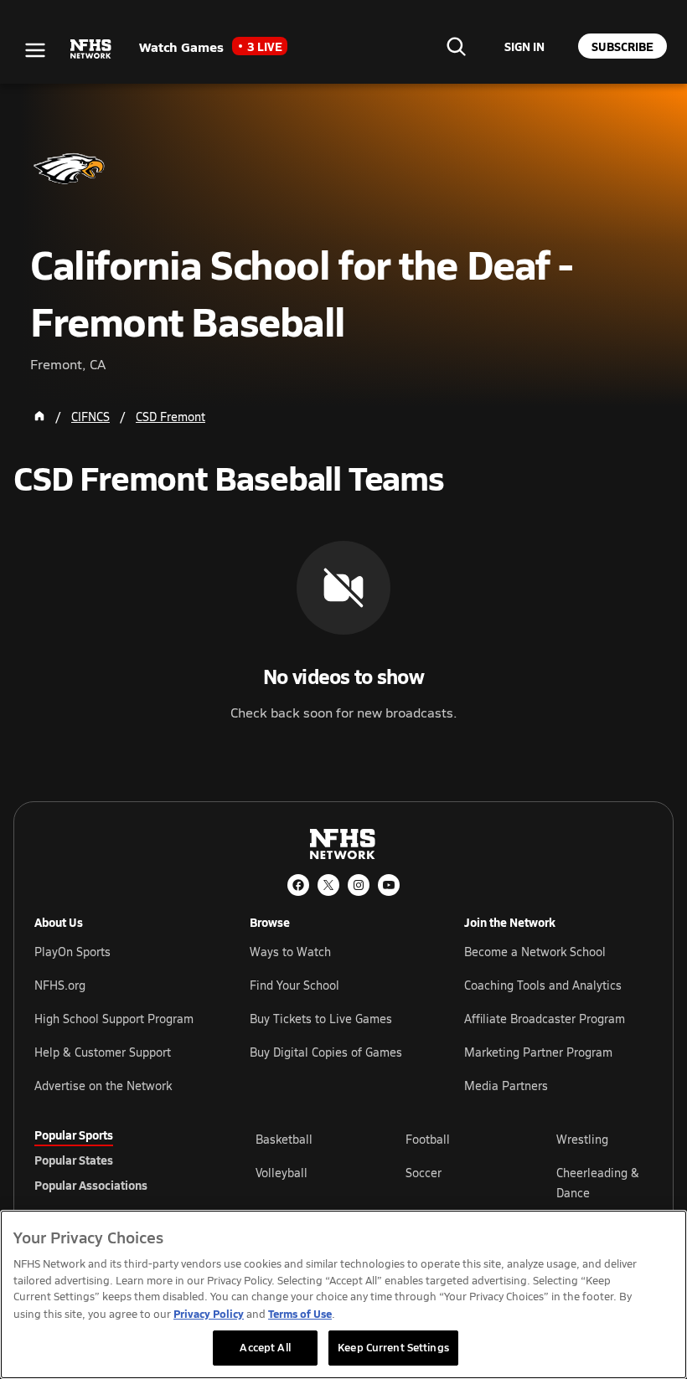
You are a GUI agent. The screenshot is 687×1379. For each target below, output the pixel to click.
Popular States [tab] (73, 1159)
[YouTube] (389, 885)
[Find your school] (456, 46)
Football (427, 1139)
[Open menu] (35, 50)
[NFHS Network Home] (91, 49)
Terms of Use (300, 1313)
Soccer (423, 1173)
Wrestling (582, 1139)
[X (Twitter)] (328, 885)
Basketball (284, 1139)
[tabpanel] (454, 1182)
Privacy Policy (208, 1313)
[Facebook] (298, 885)
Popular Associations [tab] (90, 1185)
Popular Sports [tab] (73, 1134)
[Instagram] (358, 885)
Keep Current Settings (393, 1347)
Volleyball (281, 1173)
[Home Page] (39, 416)
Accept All (265, 1347)
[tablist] (118, 1160)
